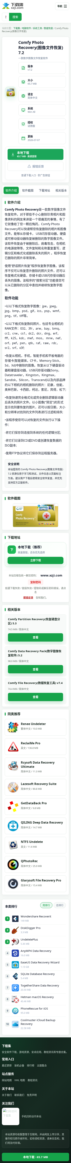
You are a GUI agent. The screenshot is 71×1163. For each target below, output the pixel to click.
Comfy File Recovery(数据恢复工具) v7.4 (35, 683)
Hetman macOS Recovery (37, 997)
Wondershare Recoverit (36, 916)
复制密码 (35, 582)
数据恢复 (48, 28)
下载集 (16, 28)
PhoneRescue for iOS (34, 1008)
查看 (35, 637)
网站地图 (7, 1080)
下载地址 (44, 190)
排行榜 (30, 1065)
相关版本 (61, 190)
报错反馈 (38, 166)
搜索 (15, 17)
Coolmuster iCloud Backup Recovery (38, 1022)
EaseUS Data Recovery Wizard (40, 962)
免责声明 (32, 1095)
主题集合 (42, 1065)
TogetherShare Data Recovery (40, 985)
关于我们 (7, 1095)
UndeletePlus (29, 939)
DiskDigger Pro (31, 928)
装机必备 (19, 1065)
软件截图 (28, 190)
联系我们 (19, 1095)
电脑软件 (26, 28)
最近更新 (7, 1065)
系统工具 (37, 28)
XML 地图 (19, 1080)
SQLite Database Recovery (38, 974)
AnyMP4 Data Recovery (36, 951)
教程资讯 (32, 1080)
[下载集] (19, 6)
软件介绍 (11, 190)
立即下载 (35, 560)
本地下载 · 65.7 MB (35, 1157)
